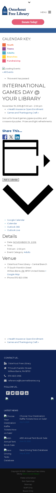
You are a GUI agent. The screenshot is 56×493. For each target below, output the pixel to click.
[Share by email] (23, 136)
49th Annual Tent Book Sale (33, 438)
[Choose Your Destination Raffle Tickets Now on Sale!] (10, 425)
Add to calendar (11, 180)
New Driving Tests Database (34, 450)
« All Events (7, 72)
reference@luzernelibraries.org (24, 380)
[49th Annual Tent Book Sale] (10, 442)
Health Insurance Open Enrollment (25, 109)
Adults (27, 252)
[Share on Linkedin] (17, 136)
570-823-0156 (14, 376)
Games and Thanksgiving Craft (23, 112)
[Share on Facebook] (4, 136)
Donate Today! (29, 22)
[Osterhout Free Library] (15, 14)
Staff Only (28, 487)
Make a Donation (28, 478)
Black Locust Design (31, 474)
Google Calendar (16, 220)
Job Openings (28, 481)
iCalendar (12, 223)
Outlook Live (13, 230)
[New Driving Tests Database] (10, 455)
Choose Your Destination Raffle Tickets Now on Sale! (33, 417)
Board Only (28, 491)
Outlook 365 (13, 227)
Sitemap (28, 484)
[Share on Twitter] (11, 136)
